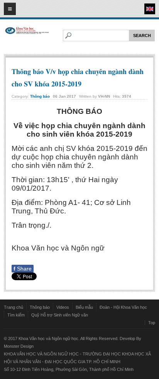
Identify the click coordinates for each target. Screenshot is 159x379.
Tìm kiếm (16, 315)
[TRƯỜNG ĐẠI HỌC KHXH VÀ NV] (27, 37)
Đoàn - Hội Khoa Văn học (123, 307)
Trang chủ (13, 307)
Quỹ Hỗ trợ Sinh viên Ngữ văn (59, 315)
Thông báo (40, 96)
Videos (62, 307)
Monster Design (19, 346)
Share (23, 269)
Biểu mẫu (84, 307)
